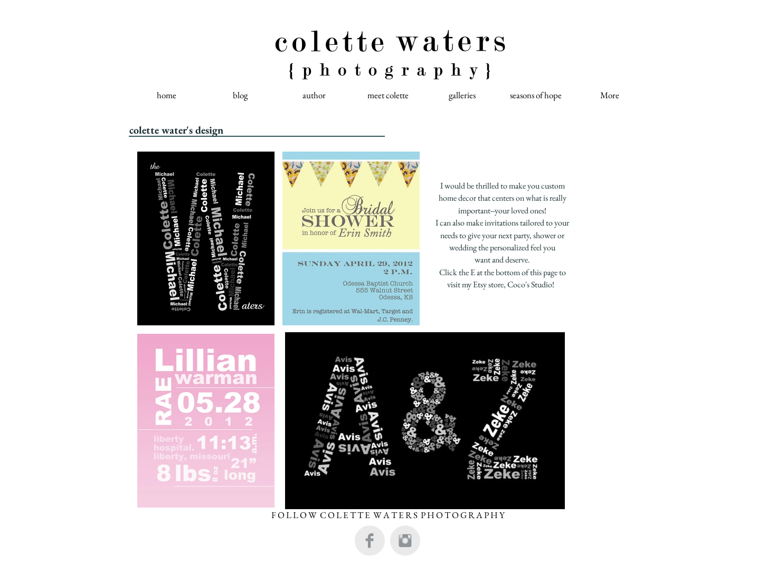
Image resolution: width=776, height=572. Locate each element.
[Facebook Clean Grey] (370, 541)
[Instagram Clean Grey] (405, 541)
